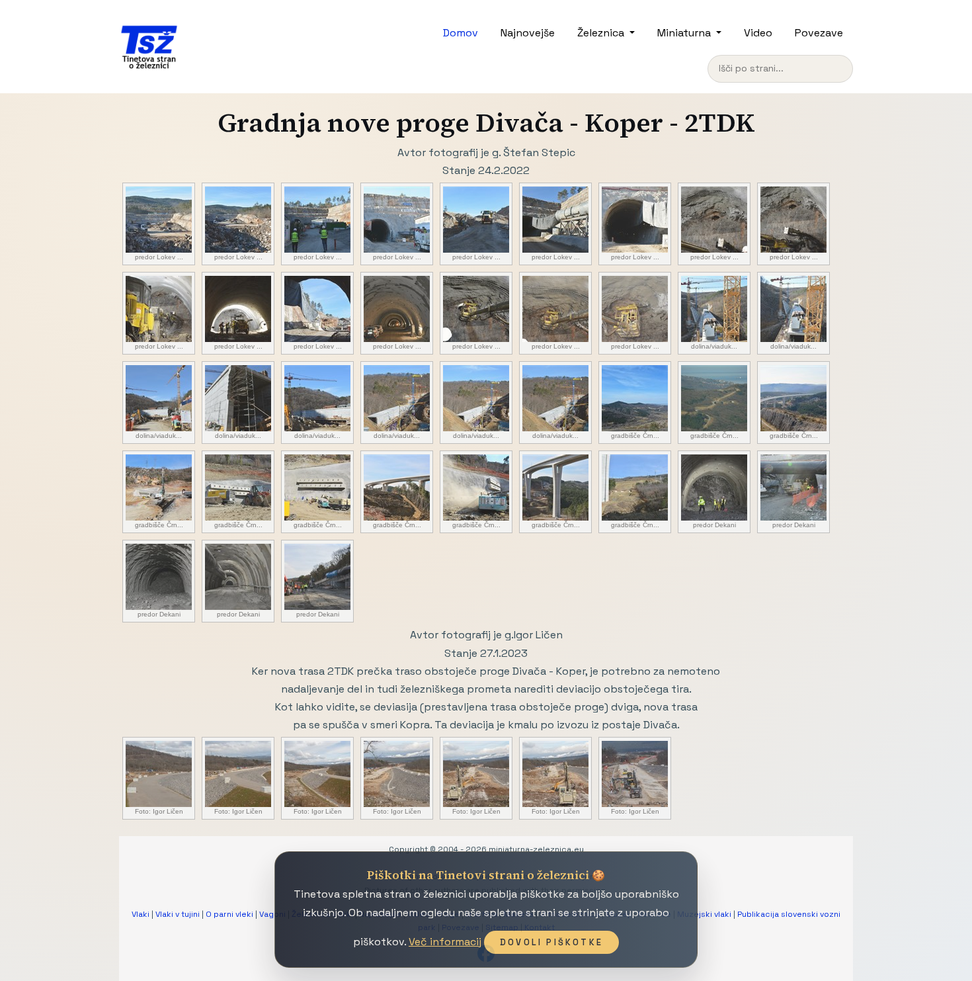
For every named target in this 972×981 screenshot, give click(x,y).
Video (758, 33)
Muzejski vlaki (704, 914)
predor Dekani (714, 525)
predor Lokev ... (159, 257)
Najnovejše (528, 33)
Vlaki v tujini (177, 914)
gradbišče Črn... (635, 435)
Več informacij (445, 942)
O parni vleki (229, 914)
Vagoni (272, 914)
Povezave (819, 33)
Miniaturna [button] (685, 33)
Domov (460, 33)
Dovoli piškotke (551, 942)
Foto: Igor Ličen (159, 811)
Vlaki (140, 914)
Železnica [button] (602, 33)
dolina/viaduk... (714, 346)
